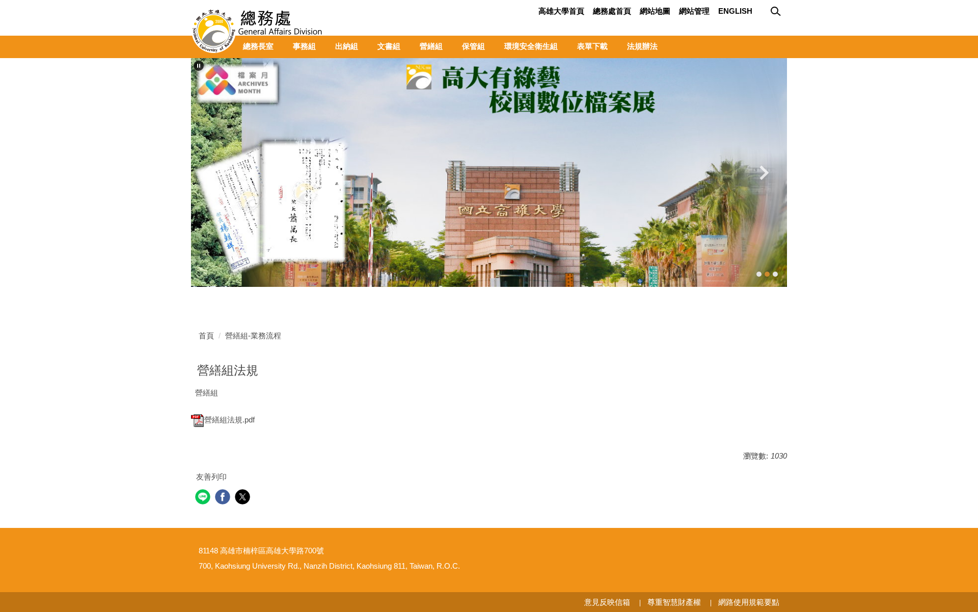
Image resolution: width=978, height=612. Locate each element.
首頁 (206, 335)
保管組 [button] (473, 46)
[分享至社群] (204, 498)
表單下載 (592, 46)
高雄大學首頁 (561, 11)
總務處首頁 (612, 11)
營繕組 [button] (431, 46)
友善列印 (211, 476)
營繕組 (206, 392)
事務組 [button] (304, 46)
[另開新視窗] (489, 172)
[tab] (759, 274)
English (735, 11)
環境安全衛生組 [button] (531, 46)
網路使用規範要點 (748, 602)
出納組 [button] (346, 46)
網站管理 (694, 11)
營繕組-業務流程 (253, 335)
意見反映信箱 (607, 602)
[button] (199, 66)
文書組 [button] (388, 46)
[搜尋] (777, 11)
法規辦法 (642, 46)
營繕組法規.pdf (229, 419)
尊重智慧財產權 (674, 602)
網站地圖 (655, 11)
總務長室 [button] (258, 46)
